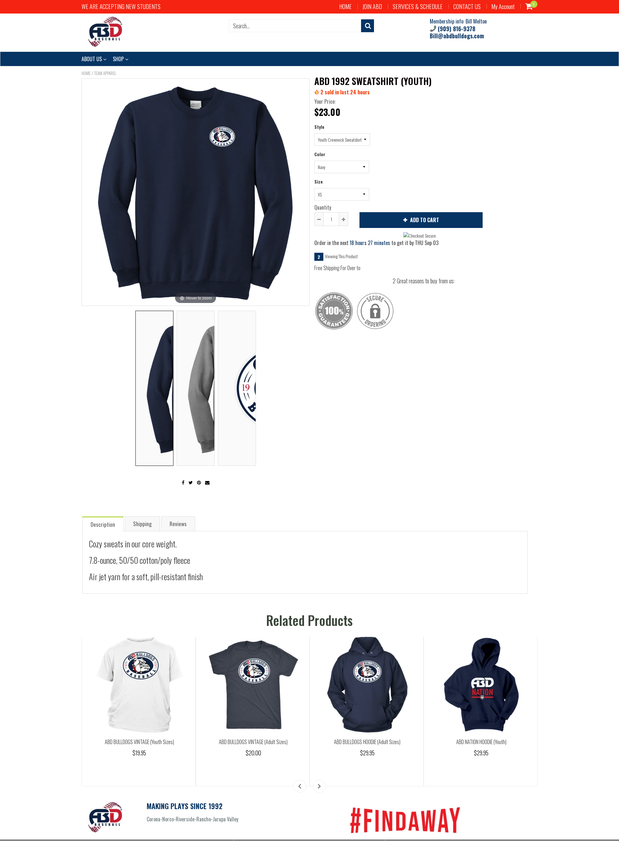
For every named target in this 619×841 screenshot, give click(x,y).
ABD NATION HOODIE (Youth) (481, 742)
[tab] (103, 523)
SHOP (119, 59)
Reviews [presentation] (178, 524)
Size (318, 181)
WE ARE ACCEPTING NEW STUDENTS (121, 6)
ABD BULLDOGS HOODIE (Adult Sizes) (367, 742)
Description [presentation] (103, 524)
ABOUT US (92, 59)
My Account (503, 6)
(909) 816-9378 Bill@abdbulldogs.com (457, 32)
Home (86, 73)
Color (319, 154)
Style (319, 126)
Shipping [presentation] (142, 524)
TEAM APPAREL (105, 73)
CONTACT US (467, 6)
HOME (345, 6)
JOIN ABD (372, 6)
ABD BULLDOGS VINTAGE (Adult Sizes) (253, 742)
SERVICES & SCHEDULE (418, 6)
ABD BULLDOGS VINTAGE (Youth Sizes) (139, 742)
